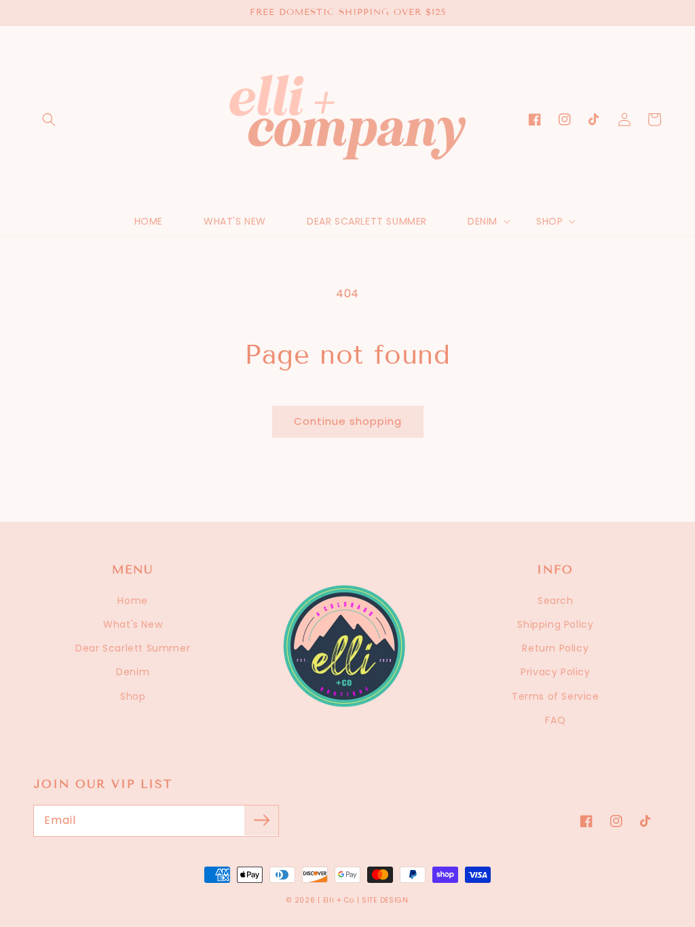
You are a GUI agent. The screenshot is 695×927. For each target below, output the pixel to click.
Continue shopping (348, 421)
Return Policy (555, 648)
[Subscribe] (261, 820)
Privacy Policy (555, 672)
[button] (49, 119)
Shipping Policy (555, 624)
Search (556, 600)
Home (132, 600)
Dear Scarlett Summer (132, 648)
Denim (132, 672)
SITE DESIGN (385, 900)
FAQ (555, 720)
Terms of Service (555, 696)
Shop (132, 696)
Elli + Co (338, 900)
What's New (132, 624)
